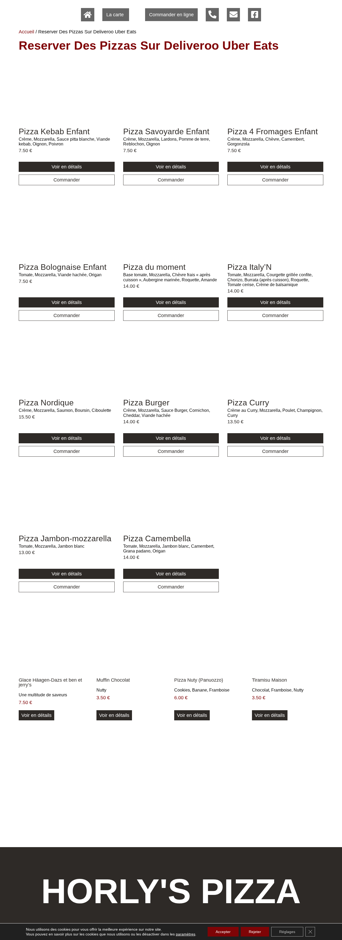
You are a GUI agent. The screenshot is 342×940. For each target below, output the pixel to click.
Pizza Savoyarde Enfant (166, 131)
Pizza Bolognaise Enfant (62, 267)
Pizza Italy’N (249, 267)
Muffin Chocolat (113, 680)
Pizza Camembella (157, 538)
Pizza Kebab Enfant (54, 131)
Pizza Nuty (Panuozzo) (198, 680)
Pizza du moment (154, 267)
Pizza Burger (146, 402)
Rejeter (255, 932)
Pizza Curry (248, 402)
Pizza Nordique (46, 402)
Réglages (287, 932)
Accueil (26, 31)
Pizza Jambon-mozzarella (65, 538)
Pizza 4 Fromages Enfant (272, 131)
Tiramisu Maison (269, 680)
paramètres (185, 934)
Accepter (223, 932)
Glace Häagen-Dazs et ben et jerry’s (50, 682)
